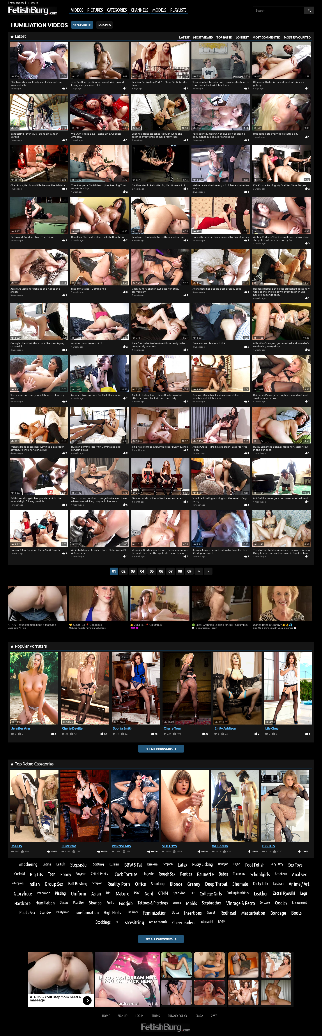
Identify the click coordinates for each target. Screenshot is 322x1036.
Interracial (206, 921)
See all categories (158, 939)
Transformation (86, 912)
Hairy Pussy (276, 863)
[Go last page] (199, 571)
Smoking (158, 883)
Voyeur (81, 874)
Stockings (103, 922)
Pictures (95, 9)
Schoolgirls (260, 874)
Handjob (223, 863)
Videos (77, 9)
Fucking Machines (238, 892)
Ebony (65, 874)
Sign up (122, 1015)
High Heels (112, 912)
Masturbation (253, 912)
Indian (34, 883)
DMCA (199, 1015)
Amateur (281, 874)
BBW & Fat (133, 864)
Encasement (299, 902)
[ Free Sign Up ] (17, 2)
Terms (156, 1015)
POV (137, 892)
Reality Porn (118, 883)
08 (180, 570)
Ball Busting (77, 883)
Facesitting (134, 922)
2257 (214, 1015)
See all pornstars (159, 749)
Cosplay (281, 903)
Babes (223, 874)
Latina (46, 864)
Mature (122, 893)
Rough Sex (167, 874)
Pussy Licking (202, 864)
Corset (211, 912)
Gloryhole (23, 893)
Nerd (149, 893)
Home (106, 1015)
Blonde (176, 883)
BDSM (221, 921)
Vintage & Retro (240, 903)
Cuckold (19, 874)
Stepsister (79, 864)
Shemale (240, 883)
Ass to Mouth (158, 922)
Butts (175, 912)
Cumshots (132, 912)
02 (123, 570)
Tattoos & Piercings (153, 903)
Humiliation (45, 903)
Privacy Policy (177, 1015)
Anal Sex (299, 874)
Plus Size (78, 902)
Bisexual (152, 864)
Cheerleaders (183, 922)
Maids (191, 903)
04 (142, 570)
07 (170, 570)
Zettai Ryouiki (284, 893)
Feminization (155, 912)
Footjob (126, 903)
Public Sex (27, 912)
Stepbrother (211, 903)
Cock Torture (126, 874)
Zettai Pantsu (100, 874)
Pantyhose (62, 912)
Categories (117, 9)
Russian (114, 864)
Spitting (98, 864)
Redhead (228, 912)
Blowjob (94, 903)
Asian (96, 893)
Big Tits (36, 874)
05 (152, 570)
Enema (177, 902)
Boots (296, 912)
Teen (51, 874)
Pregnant (43, 893)
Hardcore (22, 903)
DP (193, 893)
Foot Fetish (255, 864)
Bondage (278, 912)
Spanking (179, 893)
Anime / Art (299, 883)
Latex (182, 864)
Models (159, 9)
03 (133, 570)
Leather (261, 893)
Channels (139, 9)
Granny (193, 883)
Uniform (78, 893)
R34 (108, 892)
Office (140, 883)
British (60, 864)
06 (161, 570)
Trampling (239, 873)
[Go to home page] (32, 11)
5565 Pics (104, 25)
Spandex (45, 912)
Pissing (60, 893)
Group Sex (54, 883)
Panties (186, 874)
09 (189, 570)
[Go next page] (208, 571)
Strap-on (97, 883)
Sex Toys (295, 864)
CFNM (163, 893)
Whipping (17, 883)
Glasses (64, 902)
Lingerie (148, 874)
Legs (303, 893)
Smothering (28, 864)
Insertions (193, 912)
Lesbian (278, 883)
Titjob (236, 863)
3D (117, 922)
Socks (110, 902)
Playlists (178, 9)
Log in (34, 2)
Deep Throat (216, 883)
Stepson (168, 863)
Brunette (205, 874)
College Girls (211, 893)
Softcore (265, 902)
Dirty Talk (260, 883)
